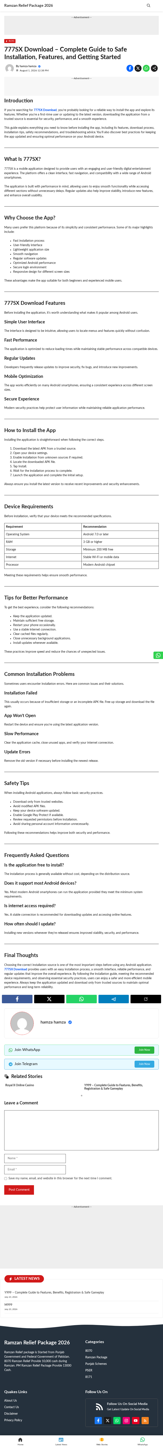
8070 (88, 1350)
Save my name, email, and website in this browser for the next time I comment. (60, 1178)
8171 (88, 1377)
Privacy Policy (13, 1420)
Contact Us (11, 1407)
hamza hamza (28, 66)
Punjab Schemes (96, 1364)
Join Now (144, 1050)
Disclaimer (11, 1413)
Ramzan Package (96, 1357)
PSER (88, 1370)
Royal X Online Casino (20, 1085)
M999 (8, 1304)
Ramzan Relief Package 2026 (28, 6)
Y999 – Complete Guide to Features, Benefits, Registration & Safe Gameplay (54, 1292)
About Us (10, 1400)
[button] (149, 6)
